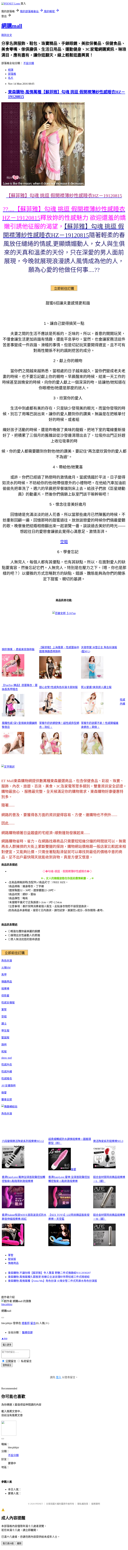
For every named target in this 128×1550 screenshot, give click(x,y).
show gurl (6, 1057)
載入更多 (7, 1345)
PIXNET (39, 1504)
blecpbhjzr (6, 1304)
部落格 (12, 73)
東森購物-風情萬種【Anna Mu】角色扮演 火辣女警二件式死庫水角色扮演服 (52, 1280)
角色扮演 (6, 960)
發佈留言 (7, 1365)
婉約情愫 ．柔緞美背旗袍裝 (18, 649)
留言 (33, 1323)
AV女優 (5, 1085)
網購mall (11, 26)
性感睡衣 (6, 1078)
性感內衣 (6, 1064)
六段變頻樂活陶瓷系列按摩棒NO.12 (23, 1141)
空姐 (64, 541)
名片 (10, 77)
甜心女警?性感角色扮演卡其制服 (58, 687)
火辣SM (5, 967)
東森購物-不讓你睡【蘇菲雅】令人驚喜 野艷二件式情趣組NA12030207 (49, 1272)
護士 (4, 1023)
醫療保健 (27, 1332)
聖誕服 (5, 1037)
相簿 (10, 69)
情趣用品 (6, 981)
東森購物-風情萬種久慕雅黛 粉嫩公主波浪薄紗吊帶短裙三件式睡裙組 (49, 1276)
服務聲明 (95, 1504)
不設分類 (28, 63)
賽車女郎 (6, 1099)
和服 (4, 1051)
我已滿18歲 (8, 1543)
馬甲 (4, 974)
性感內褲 (6, 1071)
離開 (19, 1543)
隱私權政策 (82, 1504)
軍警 (4, 1009)
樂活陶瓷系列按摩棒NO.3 (108, 1141)
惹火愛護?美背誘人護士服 (96, 687)
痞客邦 (26, 1323)
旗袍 (4, 1044)
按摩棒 (5, 988)
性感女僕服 (8, 1002)
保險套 (5, 995)
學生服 (5, 1030)
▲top (4, 1338)
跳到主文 (6, 35)
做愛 (4, 1092)
